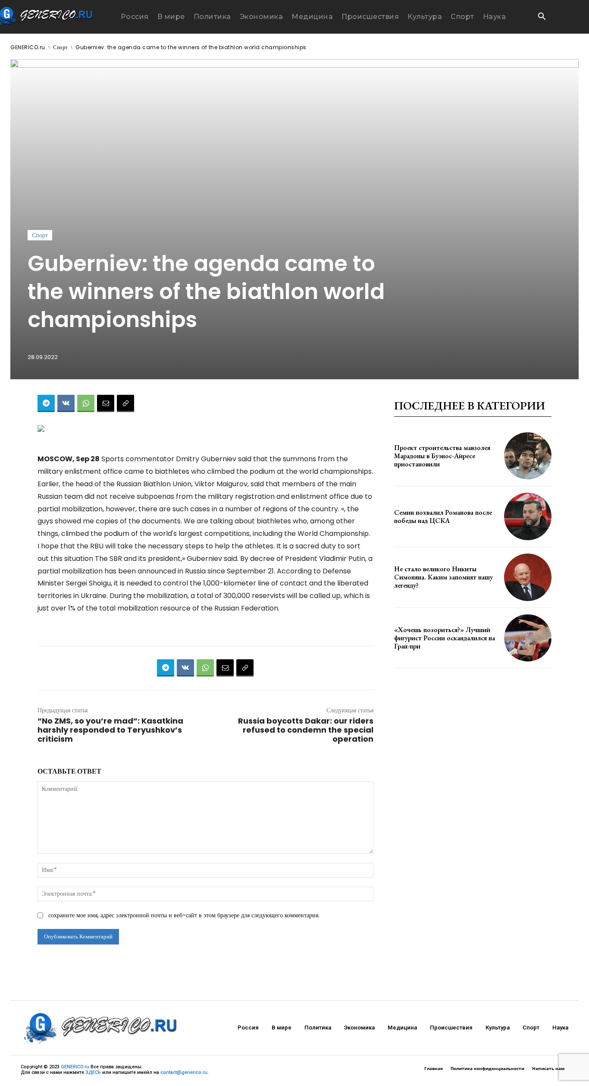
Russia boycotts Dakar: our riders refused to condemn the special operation (305, 729)
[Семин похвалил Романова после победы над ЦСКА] (527, 516)
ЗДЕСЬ (93, 1072)
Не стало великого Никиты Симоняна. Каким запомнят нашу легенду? (443, 577)
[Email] (105, 403)
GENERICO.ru (27, 47)
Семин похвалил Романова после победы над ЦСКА (443, 516)
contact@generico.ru (183, 1072)
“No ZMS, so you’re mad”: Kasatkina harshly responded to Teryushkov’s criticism (110, 729)
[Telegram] (46, 403)
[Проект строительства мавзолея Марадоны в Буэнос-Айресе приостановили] (527, 456)
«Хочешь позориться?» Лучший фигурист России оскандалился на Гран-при (444, 638)
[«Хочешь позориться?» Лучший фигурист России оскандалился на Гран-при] (527, 638)
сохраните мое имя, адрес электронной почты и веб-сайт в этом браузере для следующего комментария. (184, 915)
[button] (541, 17)
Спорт (60, 47)
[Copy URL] (125, 403)
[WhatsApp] (85, 403)
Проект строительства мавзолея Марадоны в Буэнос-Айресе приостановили (442, 456)
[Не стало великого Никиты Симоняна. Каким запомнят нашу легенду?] (527, 577)
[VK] (66, 403)
